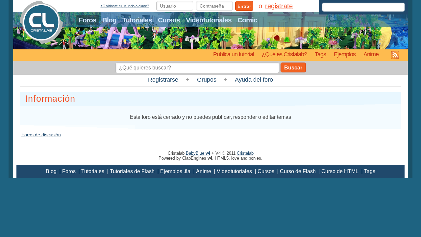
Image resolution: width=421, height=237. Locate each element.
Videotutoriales (209, 20)
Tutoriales (137, 20)
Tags (320, 54)
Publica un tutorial (233, 54)
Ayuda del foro (254, 79)
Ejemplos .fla (175, 171)
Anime (371, 54)
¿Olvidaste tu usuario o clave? (124, 6)
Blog (109, 20)
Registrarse (163, 79)
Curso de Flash (298, 171)
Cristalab (245, 153)
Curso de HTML (340, 171)
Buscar (293, 67)
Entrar (244, 6)
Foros (87, 20)
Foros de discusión (41, 134)
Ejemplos (345, 54)
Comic (247, 20)
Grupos (206, 79)
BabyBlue (198, 153)
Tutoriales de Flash (132, 171)
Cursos (169, 20)
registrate (279, 6)
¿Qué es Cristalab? (284, 54)
